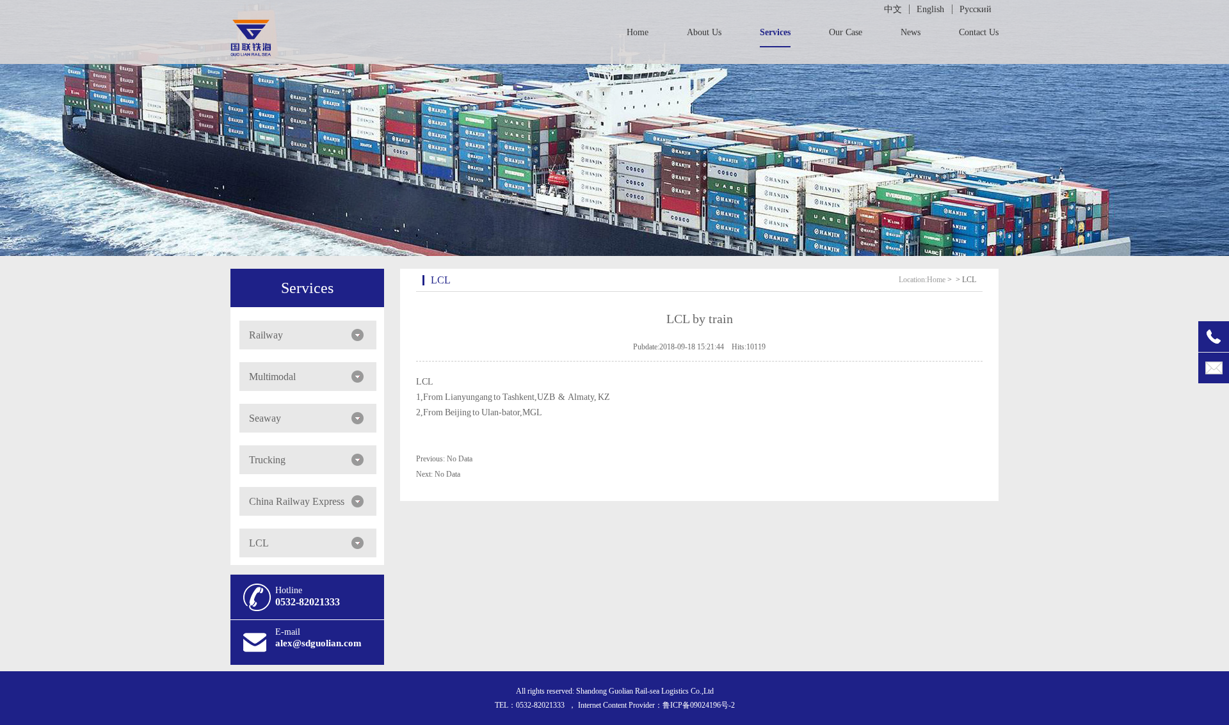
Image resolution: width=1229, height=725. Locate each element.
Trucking (267, 459)
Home (637, 32)
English (930, 9)
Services (775, 32)
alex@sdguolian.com (318, 643)
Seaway (265, 418)
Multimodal (272, 376)
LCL (259, 543)
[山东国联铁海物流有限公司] (250, 49)
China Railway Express (296, 501)
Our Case (845, 32)
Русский (976, 9)
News (910, 32)
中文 (893, 9)
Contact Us (979, 32)
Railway (266, 335)
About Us (704, 32)
